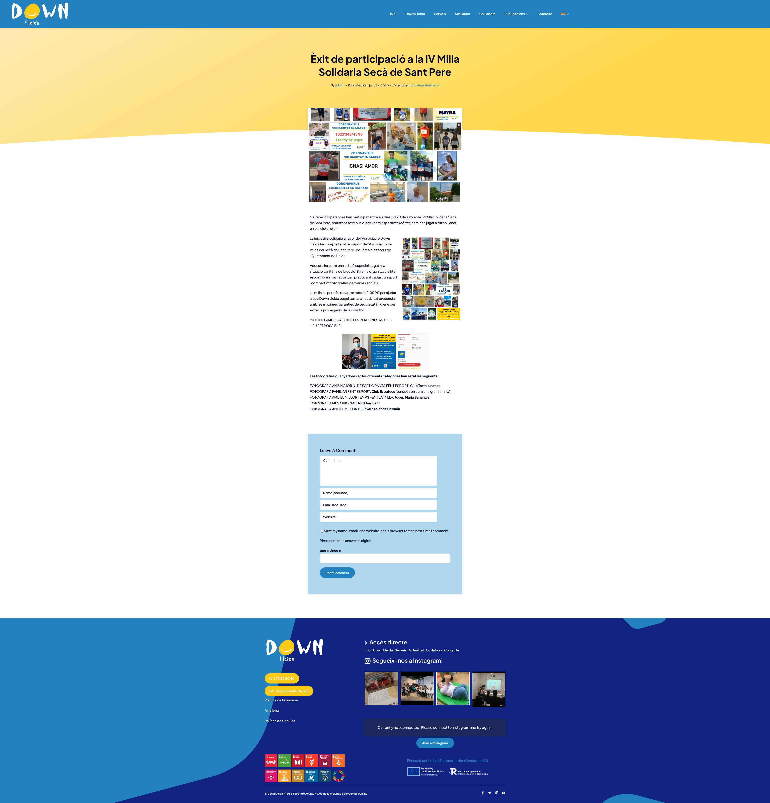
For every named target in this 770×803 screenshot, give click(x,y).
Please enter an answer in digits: (345, 540)
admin (339, 85)
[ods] (305, 756)
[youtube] (503, 792)
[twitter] (489, 792)
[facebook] (482, 792)
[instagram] (496, 792)
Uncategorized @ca (424, 85)
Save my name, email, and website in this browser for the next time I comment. (387, 531)
